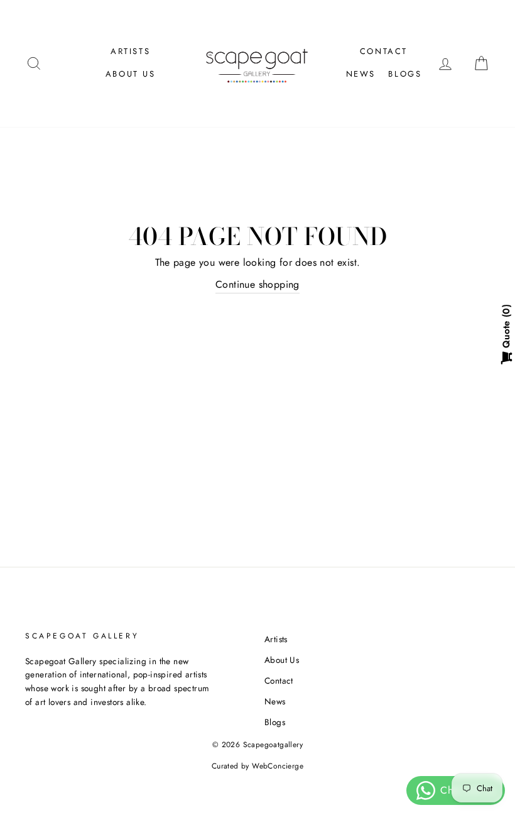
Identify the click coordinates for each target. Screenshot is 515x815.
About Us (131, 74)
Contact (384, 51)
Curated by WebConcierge (257, 766)
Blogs (404, 74)
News (361, 74)
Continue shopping (257, 284)
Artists (130, 51)
